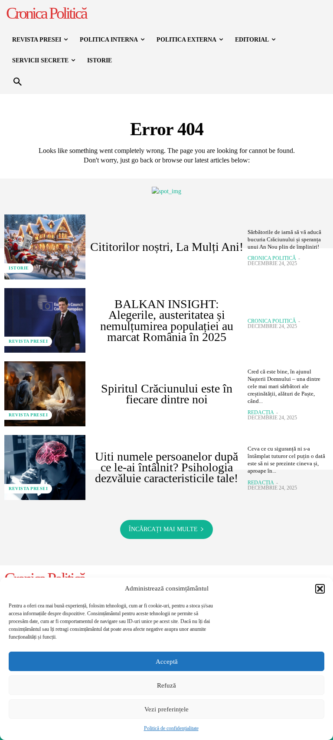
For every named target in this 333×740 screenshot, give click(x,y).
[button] (320, 588)
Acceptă (167, 661)
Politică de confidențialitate (171, 728)
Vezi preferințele (166, 709)
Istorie (19, 268)
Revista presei (28, 341)
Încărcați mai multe (163, 529)
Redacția (261, 412)
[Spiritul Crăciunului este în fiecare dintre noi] (44, 393)
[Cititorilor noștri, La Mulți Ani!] (44, 246)
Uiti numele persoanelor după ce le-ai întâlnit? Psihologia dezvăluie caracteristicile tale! (166, 467)
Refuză (166, 685)
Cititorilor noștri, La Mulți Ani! (166, 246)
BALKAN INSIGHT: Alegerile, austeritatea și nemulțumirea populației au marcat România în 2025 (166, 320)
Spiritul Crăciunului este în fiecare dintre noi (166, 394)
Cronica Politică (272, 258)
